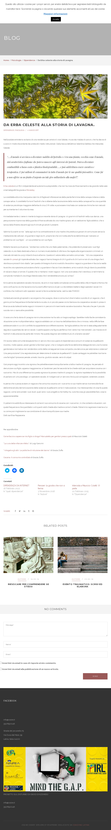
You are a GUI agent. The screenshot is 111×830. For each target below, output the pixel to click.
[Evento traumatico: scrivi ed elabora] (83, 555)
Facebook (9, 700)
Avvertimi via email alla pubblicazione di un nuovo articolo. (30, 669)
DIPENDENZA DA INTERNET (16, 485)
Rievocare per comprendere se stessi (28, 585)
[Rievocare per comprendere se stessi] (28, 555)
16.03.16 (35, 579)
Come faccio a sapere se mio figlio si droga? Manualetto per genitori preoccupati (37, 436)
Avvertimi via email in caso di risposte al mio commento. (29, 663)
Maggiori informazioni (55, 14)
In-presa (13, 259)
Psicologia (16, 60)
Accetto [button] (56, 19)
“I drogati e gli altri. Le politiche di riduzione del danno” (26, 450)
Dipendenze (29, 60)
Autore (22, 579)
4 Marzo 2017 (33, 130)
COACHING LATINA (81, 825)
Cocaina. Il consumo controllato (16, 457)
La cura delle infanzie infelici (16, 443)
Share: (6, 511)
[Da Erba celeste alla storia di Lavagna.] (55, 96)
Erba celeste (8, 186)
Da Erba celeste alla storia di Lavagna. (49, 125)
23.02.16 (89, 579)
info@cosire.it (9, 720)
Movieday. (30, 190)
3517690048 (9, 807)
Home (6, 60)
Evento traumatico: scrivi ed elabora (82, 585)
